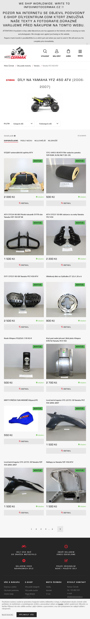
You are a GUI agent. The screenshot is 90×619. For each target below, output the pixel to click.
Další (60, 529)
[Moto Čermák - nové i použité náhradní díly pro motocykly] (15, 53)
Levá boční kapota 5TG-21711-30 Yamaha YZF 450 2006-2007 (23, 463)
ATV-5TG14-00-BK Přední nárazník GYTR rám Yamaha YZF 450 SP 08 (23, 215)
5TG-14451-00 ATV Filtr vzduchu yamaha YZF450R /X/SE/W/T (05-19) (63, 153)
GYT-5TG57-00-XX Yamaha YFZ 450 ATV (21, 276)
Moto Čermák (9, 65)
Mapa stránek (30, 594)
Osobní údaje (8, 594)
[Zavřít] (87, 44)
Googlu (60, 604)
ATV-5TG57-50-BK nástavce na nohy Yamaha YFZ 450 (65, 215)
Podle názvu (26, 140)
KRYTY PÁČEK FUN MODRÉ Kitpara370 (21, 400)
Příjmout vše (26, 614)
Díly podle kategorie (32, 587)
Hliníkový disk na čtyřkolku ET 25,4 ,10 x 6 (64, 276)
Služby (48, 587)
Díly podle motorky (24, 65)
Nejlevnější (40, 140)
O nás (48, 594)
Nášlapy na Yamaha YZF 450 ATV (59, 462)
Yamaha (36, 65)
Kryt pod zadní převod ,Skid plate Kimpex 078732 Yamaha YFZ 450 (63, 339)
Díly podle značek (31, 590)
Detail (25, 203)
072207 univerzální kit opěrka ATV (18, 152)
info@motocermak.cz (74, 596)
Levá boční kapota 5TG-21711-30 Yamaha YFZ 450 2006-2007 (65, 401)
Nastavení (7, 614)
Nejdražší (52, 140)
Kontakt (49, 590)
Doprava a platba (10, 587)
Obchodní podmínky (11, 590)
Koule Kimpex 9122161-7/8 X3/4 (18, 338)
